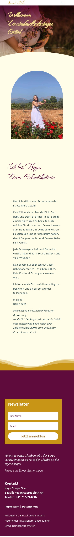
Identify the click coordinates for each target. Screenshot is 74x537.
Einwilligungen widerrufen (20, 526)
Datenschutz (30, 506)
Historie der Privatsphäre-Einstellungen (27, 521)
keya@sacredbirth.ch (29, 493)
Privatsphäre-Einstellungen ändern (25, 515)
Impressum (12, 506)
